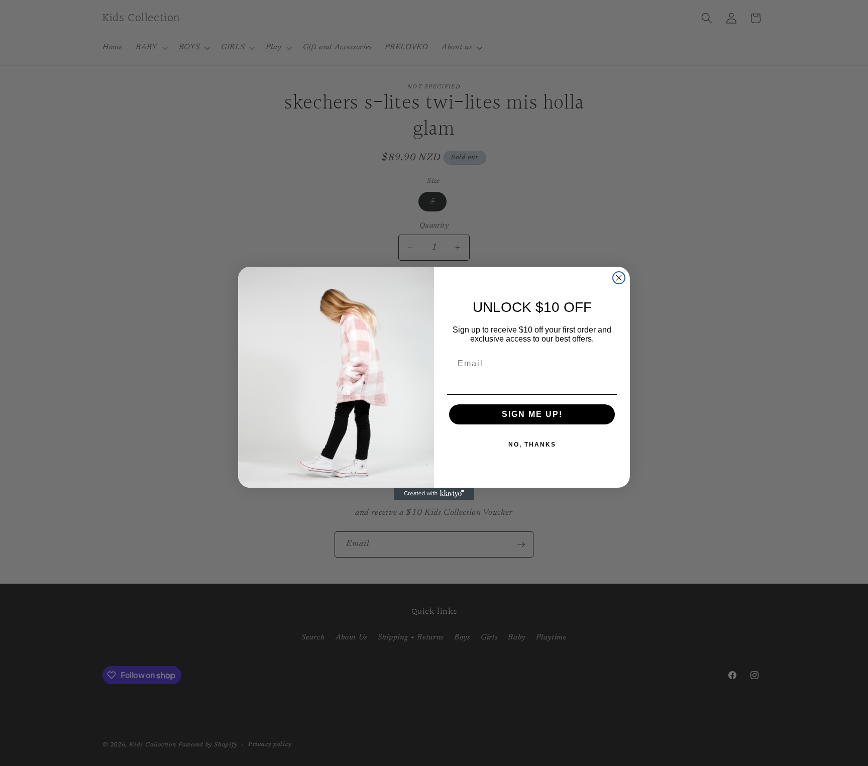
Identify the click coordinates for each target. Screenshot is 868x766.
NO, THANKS (532, 444)
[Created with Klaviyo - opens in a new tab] (434, 494)
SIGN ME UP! (532, 414)
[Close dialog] (619, 278)
